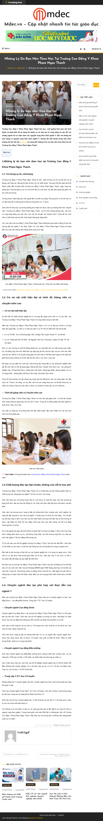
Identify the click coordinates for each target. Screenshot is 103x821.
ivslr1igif (21, 106)
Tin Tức (82, 203)
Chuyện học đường (86, 181)
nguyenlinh (19, 790)
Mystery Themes (36, 818)
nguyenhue (43, 789)
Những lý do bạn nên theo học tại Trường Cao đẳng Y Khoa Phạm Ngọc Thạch (34, 115)
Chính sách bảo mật (47, 815)
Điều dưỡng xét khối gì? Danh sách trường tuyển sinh (12, 797)
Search (95, 49)
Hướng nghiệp (84, 192)
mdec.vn (23, 142)
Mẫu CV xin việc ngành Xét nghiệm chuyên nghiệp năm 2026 (36, 796)
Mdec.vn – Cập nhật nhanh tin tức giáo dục (51, 24)
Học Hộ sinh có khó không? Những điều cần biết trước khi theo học (60, 796)
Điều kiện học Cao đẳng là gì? (16, 754)
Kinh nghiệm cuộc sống (88, 197)
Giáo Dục (10, 102)
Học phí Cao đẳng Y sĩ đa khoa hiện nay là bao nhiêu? (89, 147)
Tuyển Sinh (83, 208)
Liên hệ (61, 815)
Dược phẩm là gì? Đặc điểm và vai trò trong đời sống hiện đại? (88, 160)
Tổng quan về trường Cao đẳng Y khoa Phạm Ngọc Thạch (55, 755)
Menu (7, 48)
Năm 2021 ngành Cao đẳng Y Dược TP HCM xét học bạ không (41, 290)
